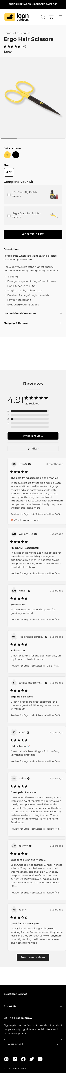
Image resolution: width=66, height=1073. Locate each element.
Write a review (33, 435)
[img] (29, 464)
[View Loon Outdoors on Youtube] (40, 1059)
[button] (42, 16)
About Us (10, 1006)
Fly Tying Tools (23, 33)
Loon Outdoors (19, 1069)
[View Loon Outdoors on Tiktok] (15, 1059)
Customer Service (15, 994)
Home (7, 33)
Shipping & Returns (16, 323)
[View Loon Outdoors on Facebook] (23, 1059)
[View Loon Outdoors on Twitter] (31, 1059)
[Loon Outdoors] (16, 17)
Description (11, 249)
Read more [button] (33, 507)
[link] (14, 46)
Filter (35, 448)
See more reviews (33, 957)
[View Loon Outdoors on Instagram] (6, 1059)
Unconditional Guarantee (20, 313)
